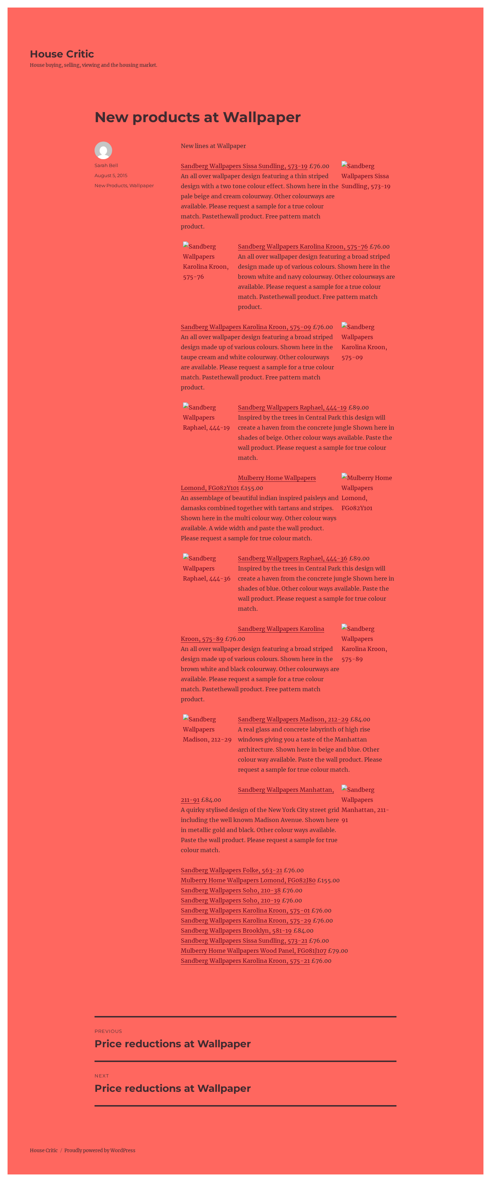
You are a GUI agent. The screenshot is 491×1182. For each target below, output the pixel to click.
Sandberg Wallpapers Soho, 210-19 (230, 900)
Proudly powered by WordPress (100, 1151)
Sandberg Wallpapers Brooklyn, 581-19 (236, 930)
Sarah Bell (106, 165)
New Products (111, 185)
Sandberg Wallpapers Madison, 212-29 (293, 719)
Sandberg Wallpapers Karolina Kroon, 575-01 (245, 910)
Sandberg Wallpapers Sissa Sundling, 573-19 (244, 166)
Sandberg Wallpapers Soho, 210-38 (231, 890)
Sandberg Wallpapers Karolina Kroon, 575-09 (246, 327)
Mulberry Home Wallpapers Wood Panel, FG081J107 (253, 950)
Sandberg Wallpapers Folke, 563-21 (231, 870)
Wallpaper (141, 185)
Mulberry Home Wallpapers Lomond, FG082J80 (248, 880)
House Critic (62, 54)
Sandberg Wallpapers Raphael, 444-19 (292, 407)
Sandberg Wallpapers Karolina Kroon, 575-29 (246, 920)
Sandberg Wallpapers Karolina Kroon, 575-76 (303, 246)
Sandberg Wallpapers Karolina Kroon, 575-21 (245, 960)
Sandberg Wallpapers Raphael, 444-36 (293, 558)
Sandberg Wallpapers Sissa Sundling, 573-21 (244, 940)
